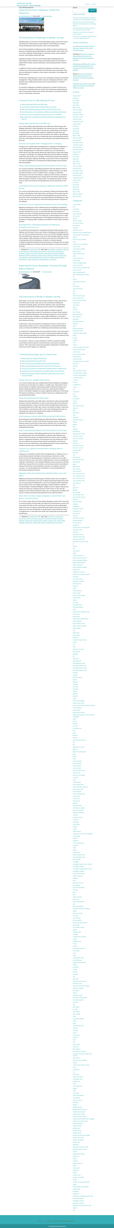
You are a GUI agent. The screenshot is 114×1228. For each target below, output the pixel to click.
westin (75, 1173)
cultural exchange (35, 251)
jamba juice (76, 651)
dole (74, 427)
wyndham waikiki (78, 1203)
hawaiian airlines (78, 534)
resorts (75, 946)
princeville (76, 925)
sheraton (76, 979)
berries (75, 310)
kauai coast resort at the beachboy (84, 705)
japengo (75, 654)
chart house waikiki (79, 354)
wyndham (76, 1194)
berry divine (76, 312)
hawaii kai (76, 525)
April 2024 (76, 161)
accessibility (51, 249)
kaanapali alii (77, 661)
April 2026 (76, 105)
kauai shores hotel (79, 712)
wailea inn (76, 1156)
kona (74, 733)
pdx (74, 894)
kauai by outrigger (79, 701)
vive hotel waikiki (78, 1095)
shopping (76, 990)
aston (74, 256)
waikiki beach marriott (80, 1109)
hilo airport (76, 551)
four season (76, 469)
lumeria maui (77, 766)
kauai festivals (77, 708)
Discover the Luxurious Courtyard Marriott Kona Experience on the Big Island (84, 24)
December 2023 (78, 171)
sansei (75, 969)
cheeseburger (77, 359)
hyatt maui (76, 614)
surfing (75, 1028)
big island (76, 319)
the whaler (76, 1058)
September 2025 (78, 121)
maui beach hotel (78, 784)
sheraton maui (77, 983)
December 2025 (78, 114)
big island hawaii (78, 321)
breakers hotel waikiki (80, 333)
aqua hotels (76, 246)
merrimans (76, 801)
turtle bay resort (78, 1077)
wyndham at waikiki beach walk (83, 1196)
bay (74, 291)
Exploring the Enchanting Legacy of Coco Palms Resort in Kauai (84, 29)
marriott (75, 777)
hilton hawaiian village (80, 560)
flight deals (76, 467)
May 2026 (76, 103)
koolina (75, 735)
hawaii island (77, 523)
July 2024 (75, 154)
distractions (60, 251)
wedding (75, 1170)
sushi (74, 1033)
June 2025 (76, 128)
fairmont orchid (78, 448)
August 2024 (77, 152)
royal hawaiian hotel (79, 962)
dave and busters (78, 406)
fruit (74, 485)
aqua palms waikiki (79, 249)
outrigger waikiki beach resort (82, 869)
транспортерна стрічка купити (83, 84)
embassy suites (78, 436)
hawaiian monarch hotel (80, 541)
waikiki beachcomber (79, 1116)
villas (74, 1091)
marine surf (76, 773)
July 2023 (75, 182)
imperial (75, 637)
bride (74, 335)
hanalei (75, 516)
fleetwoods (76, 462)
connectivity (59, 517)
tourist (75, 1063)
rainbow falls (77, 932)
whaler (75, 1180)
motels (75, 827)
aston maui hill (77, 265)
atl (73, 277)
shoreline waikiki (78, 1000)
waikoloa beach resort (80, 1149)
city (74, 368)
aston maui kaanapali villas (81, 267)
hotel (74, 588)
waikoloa (76, 1144)
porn (74, 46)
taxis (74, 1040)
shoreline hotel (77, 995)
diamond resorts (78, 420)
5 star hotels (77, 204)
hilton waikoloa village (80, 567)
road (54, 521)
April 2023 (76, 189)
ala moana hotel (78, 223)
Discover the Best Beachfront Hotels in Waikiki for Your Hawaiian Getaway (84, 19)
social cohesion (59, 257)
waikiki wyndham (78, 1140)
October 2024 (77, 147)
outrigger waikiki (78, 866)
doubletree (76, 431)
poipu (75, 911)
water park (76, 1168)
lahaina (75, 738)
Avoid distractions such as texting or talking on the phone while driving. (44, 112)
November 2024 (78, 145)
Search (75, 7)
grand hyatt (76, 492)
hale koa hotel (77, 502)
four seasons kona (79, 474)
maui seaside (77, 791)
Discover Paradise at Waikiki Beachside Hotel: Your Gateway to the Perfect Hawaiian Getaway (83, 57)
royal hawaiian (77, 960)
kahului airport (77, 677)
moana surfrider (78, 810)
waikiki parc (76, 1128)
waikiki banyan (77, 1107)
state (74, 1016)
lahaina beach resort (79, 740)
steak (74, 1021)
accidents (59, 249)
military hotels (77, 805)
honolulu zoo (77, 584)
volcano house (77, 1100)
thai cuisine (76, 1044)
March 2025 (76, 135)
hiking (75, 546)
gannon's (76, 488)
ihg (74, 630)
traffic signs (40, 523)
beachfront (76, 303)
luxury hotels (77, 768)
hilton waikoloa (78, 565)
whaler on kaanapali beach (81, 1182)
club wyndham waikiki (80, 373)
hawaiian (76, 532)
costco (75, 387)
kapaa (75, 691)
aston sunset (77, 270)
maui (74, 780)
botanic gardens (78, 328)
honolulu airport (78, 579)
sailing (75, 965)
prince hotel (76, 918)
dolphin (75, 429)
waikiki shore (77, 1133)
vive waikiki (76, 1098)
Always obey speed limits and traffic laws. (34, 104)
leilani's (75, 749)
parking (75, 890)
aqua (74, 242)
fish (74, 455)
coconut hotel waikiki (79, 375)
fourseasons (77, 483)
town (74, 1067)
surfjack (75, 1030)
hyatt (74, 609)
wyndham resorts (78, 1201)
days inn (75, 408)
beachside (76, 305)
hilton (75, 553)
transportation (43, 259)
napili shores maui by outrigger (83, 834)
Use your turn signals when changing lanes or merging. (39, 107)
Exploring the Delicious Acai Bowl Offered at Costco (83, 87)
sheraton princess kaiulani (81, 986)
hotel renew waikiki (79, 595)
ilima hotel (76, 635)
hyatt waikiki (77, 628)
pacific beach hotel (79, 873)
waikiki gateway (78, 1123)
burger (75, 338)
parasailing (76, 885)
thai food (76, 1047)
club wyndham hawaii (80, 371)
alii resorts (76, 225)
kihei (74, 719)
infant (75, 642)
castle (75, 345)
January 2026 (77, 112)
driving (29, 519)
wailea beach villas (78, 1154)
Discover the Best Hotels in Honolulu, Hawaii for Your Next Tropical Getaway (84, 48)
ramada (75, 934)
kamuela (75, 687)
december (76, 413)
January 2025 (77, 140)
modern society (58, 255)
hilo (74, 548)
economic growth (24, 253)
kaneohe (75, 689)
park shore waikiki (78, 887)
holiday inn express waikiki (81, 574)
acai (74, 207)
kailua (75, 680)
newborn (76, 841)
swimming (76, 1035)
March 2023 (76, 192)
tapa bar (75, 1037)
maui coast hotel (78, 789)
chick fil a (76, 363)
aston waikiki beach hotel (81, 275)
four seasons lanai (78, 476)
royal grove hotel (78, 958)
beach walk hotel (78, 298)
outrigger (76, 862)
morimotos (76, 824)
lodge (74, 756)
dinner (75, 422)
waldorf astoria (78, 1163)
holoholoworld (25, 16)
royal (74, 955)
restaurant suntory (79, 948)
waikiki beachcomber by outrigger (84, 1119)
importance (28, 521)
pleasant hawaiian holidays (81, 909)
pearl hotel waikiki (78, 901)
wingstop (76, 1191)
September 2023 (78, 178)
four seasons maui (79, 478)
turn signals (52, 259)
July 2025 (75, 126)
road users (46, 257)
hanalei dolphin (78, 520)
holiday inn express (79, 572)
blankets (75, 324)
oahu (74, 848)
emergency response (51, 253)
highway (27, 255)
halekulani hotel (78, 509)
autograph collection (79, 282)
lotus (74, 759)
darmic (75, 403)
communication (24, 251)
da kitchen (76, 399)
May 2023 (76, 187)
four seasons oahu (79, 481)
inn (74, 644)
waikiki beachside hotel (80, 1121)
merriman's (76, 798)
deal (74, 410)
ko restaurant (77, 728)
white (74, 1184)
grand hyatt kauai (78, 495)
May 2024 (76, 159)
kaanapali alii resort (79, 663)
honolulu (76, 577)
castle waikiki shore (79, 349)
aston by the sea (78, 258)
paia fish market (78, 883)
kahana (75, 673)
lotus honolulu (77, 761)
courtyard (76, 392)
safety (52, 257)
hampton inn (77, 511)
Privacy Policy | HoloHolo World (63, 1221)
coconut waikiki (78, 378)
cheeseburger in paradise (81, 361)
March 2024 (76, 164)
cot (74, 389)
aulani (75, 279)
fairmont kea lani (78, 445)
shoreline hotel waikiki (80, 997)
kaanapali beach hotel (80, 668)
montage (76, 822)
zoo (74, 1210)
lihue (74, 754)
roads (58, 521)
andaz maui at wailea (79, 239)
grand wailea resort (79, 497)
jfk (73, 656)
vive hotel (76, 1093)
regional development (35, 257)
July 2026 (75, 98)
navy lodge (76, 836)
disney (75, 424)
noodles (75, 845)
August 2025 (77, 124)
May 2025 (76, 131)
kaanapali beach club (79, 666)
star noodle (76, 1014)
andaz (75, 237)
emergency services (50, 519)
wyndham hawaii (78, 1198)
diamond (76, 417)
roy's (74, 953)
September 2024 (78, 150)
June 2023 (76, 185)
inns (74, 647)
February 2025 (77, 138)
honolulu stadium (78, 581)
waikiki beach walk (79, 1114)
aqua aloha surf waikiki (80, 244)
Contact (94, 4)
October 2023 (77, 175)
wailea (75, 1151)
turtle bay (76, 1074)
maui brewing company (80, 787)
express (75, 441)
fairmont (75, 443)
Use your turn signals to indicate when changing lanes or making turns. (44, 368)
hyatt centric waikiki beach (81, 612)
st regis (75, 1009)
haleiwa (75, 504)
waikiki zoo (76, 1142)
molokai (75, 815)
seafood (75, 974)
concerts (75, 380)
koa (74, 731)
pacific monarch (78, 876)
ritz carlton (76, 951)
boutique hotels (78, 331)
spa (74, 1004)
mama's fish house (79, 770)
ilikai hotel (76, 633)
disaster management (48, 251)
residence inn (77, 941)
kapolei (75, 696)
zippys (75, 1208)
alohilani (75, 228)
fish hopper (76, 457)
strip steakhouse (78, 1026)
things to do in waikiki (80, 1060)
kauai (74, 698)
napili (74, 829)
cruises (75, 396)
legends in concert (79, 747)
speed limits (23, 259)
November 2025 (78, 117)
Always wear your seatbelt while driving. (34, 358)
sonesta (75, 1002)
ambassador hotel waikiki (81, 235)
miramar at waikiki (79, 808)
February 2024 (77, 166)
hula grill (75, 602)
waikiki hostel (77, 1126)
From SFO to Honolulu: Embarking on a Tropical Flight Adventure (84, 37)
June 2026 (76, 100)
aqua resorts (77, 251)
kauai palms (76, 710)
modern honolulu (78, 813)
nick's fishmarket (78, 843)
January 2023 (77, 196)
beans (75, 307)
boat (74, 326)
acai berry (76, 209)
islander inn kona (78, 649)
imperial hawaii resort (80, 640)
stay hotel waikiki (78, 1019)
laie (74, 742)
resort (75, 944)
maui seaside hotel (79, 794)
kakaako (75, 684)
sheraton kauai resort (80, 981)
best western (77, 317)
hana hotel (76, 513)
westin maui (77, 1175)
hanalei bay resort (78, 518)
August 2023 (77, 180)
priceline (75, 916)
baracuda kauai (78, 289)
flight (74, 464)
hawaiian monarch (79, 539)
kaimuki (75, 682)
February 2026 (77, 110)
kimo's (75, 721)
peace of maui (77, 897)
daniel (75, 401)
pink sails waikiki (78, 906)
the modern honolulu (79, 1051)
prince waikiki (77, 920)
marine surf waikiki (79, 775)
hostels (75, 586)
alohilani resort (77, 230)
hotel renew (76, 593)
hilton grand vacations (80, 558)
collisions (66, 249)
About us (87, 4)
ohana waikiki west (79, 857)
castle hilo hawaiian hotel (81, 347)
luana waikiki (77, 763)
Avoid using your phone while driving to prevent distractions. (40, 363)
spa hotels (76, 1007)
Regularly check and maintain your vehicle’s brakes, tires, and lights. (42, 371)
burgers (75, 340)
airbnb (75, 218)
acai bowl (76, 211)
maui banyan (77, 782)
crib (74, 394)
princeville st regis (78, 927)
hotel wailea (76, 598)
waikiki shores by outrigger (81, 1135)
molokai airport (78, 817)
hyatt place (76, 616)
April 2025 (76, 133)
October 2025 (77, 119)
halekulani (76, 506)
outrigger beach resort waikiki (82, 864)
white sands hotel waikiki (81, 1187)
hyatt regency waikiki (79, 626)
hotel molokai (77, 591)
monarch (76, 820)
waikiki (75, 1105)
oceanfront (76, 852)
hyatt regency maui (79, 623)
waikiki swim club (78, 1137)
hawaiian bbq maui (79, 537)
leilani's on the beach (79, 752)
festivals (75, 452)
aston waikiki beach (79, 272)
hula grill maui (77, 605)
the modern (76, 1049)
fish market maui (78, 459)
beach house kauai (79, 296)
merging (50, 255)
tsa (74, 1072)
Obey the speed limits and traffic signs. (33, 361)
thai (74, 1042)
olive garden (77, 859)
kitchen (75, 724)
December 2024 (78, 142)
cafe (74, 342)
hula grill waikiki (78, 607)
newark (75, 838)
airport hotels (77, 221)
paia (74, 880)
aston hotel (76, 260)
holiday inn (76, 570)
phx (74, 904)
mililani (75, 803)
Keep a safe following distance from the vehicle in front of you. (41, 109)
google (75, 490)
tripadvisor (76, 1070)
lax (74, 745)
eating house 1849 (78, 434)
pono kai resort (78, 913)
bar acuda (76, 286)
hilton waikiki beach (79, 562)
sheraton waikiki (78, 988)
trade (29, 259)
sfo (74, 976)
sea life (75, 972)
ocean (75, 850)
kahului (75, 675)
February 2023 (77, 194)
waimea (75, 1161)
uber (74, 1084)
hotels (75, 600)
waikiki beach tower (79, 1112)
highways (34, 255)
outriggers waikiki (78, 871)
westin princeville (78, 1177)
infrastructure (42, 255)
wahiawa (75, 1102)
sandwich (76, 967)
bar (74, 284)
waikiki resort (77, 1130)
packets (75, 878)
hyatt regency (77, 621)
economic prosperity (37, 253)
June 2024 (76, 157)
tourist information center (81, 1065)
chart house (76, 352)
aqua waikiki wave (78, 253)
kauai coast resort (78, 703)
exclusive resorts (78, 438)
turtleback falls (77, 1079)
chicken (75, 366)
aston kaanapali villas (79, 263)
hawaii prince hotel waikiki (81, 527)
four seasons (77, 471)
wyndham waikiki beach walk (82, 1205)
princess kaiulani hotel (80, 923)
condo (75, 382)
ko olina (75, 726)
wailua (75, 1159)
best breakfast (77, 314)
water (75, 1166)
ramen (75, 939)
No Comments (47, 16)
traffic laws (34, 259)
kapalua (75, 694)
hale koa (75, 499)
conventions (77, 385)
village (75, 1088)
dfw (74, 415)
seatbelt (21, 523)
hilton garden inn (78, 555)
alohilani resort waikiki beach (82, 232)
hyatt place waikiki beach (81, 619)
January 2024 (77, 168)
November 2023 (78, 173)
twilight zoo (76, 1081)
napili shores (77, 831)
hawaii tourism (77, 530)
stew (74, 1023)
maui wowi (76, 796)
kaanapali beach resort (80, 670)
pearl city (76, 899)
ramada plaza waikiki (79, 937)
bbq (74, 293)
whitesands (76, 1189)
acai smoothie (77, 214)
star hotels (76, 1012)
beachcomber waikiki (79, 300)
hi (73, 544)
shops (75, 993)
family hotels (77, 450)
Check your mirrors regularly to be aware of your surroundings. (41, 114)
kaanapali (76, 658)
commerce (51, 517)
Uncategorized (33, 249)
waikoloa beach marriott (80, 1147)
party (74, 892)
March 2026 (76, 107)
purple (75, 930)
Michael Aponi (77, 64)
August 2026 (77, 96)
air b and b (76, 216)
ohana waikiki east (79, 855)
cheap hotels (77, 356)
